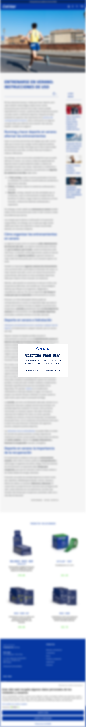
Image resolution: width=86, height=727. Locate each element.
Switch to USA (32, 371)
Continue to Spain (54, 371)
